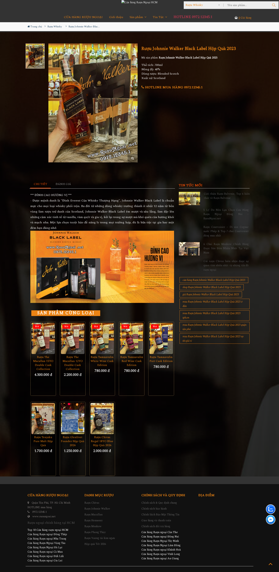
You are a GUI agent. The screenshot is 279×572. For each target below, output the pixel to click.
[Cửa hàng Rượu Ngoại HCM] (139, 2)
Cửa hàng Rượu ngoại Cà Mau (45, 552)
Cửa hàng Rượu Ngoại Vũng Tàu (46, 543)
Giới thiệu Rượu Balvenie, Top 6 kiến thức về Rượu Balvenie (227, 196)
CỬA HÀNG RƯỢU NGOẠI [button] (83, 17)
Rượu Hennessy (93, 520)
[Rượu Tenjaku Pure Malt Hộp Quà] (43, 418)
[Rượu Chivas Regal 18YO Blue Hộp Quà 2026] (102, 418)
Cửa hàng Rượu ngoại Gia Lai (45, 561)
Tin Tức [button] (159, 17)
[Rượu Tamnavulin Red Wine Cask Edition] (131, 338)
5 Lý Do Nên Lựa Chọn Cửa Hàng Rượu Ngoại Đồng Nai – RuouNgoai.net (226, 214)
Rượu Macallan (93, 515)
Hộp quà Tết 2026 (95, 544)
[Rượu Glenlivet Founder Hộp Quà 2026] (72, 418)
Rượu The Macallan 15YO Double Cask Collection (43, 363)
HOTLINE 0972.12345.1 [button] (192, 17)
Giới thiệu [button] (116, 17)
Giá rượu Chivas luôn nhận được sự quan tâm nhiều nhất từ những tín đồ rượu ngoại (226, 265)
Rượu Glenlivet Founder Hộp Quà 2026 (72, 441)
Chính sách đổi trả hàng (155, 526)
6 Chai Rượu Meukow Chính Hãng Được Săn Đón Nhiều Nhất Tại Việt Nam (226, 248)
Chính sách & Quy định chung (159, 503)
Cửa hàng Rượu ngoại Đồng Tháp (47, 534)
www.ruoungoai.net (44, 516)
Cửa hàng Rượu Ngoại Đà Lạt (45, 547)
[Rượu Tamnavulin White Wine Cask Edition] (102, 338)
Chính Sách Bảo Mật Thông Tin (160, 515)
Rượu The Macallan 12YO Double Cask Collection (73, 363)
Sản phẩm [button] (137, 17)
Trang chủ (36, 26)
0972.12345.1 (39, 512)
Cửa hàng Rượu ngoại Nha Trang (47, 539)
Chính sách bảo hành (154, 509)
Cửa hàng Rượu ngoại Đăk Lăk (46, 556)
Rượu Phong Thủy (95, 532)
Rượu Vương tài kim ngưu (99, 538)
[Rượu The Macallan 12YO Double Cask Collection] (72, 338)
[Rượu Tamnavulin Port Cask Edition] (161, 338)
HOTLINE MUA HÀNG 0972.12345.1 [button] (173, 87)
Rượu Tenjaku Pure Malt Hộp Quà (43, 441)
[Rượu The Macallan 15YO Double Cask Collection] (43, 338)
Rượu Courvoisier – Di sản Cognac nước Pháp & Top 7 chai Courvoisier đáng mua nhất (226, 231)
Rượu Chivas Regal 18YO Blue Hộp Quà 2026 (102, 441)
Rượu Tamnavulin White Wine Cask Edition (102, 361)
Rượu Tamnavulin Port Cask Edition (161, 359)
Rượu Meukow (93, 526)
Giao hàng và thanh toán (156, 520)
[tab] (40, 184)
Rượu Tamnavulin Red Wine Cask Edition (131, 361)
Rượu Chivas (91, 503)
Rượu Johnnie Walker (97, 509)
